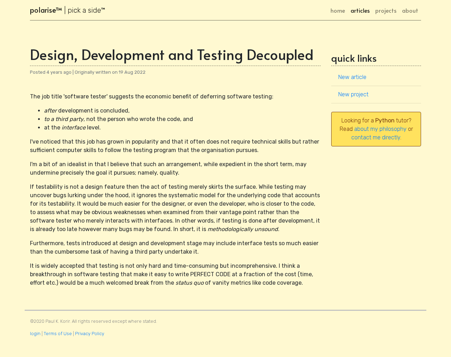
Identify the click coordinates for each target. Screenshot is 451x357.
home (339, 10)
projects (385, 10)
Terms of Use (58, 333)
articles (360, 10)
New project (353, 94)
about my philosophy (380, 129)
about (410, 10)
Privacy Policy (89, 333)
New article (352, 77)
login (35, 333)
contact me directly (375, 137)
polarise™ (67, 10)
